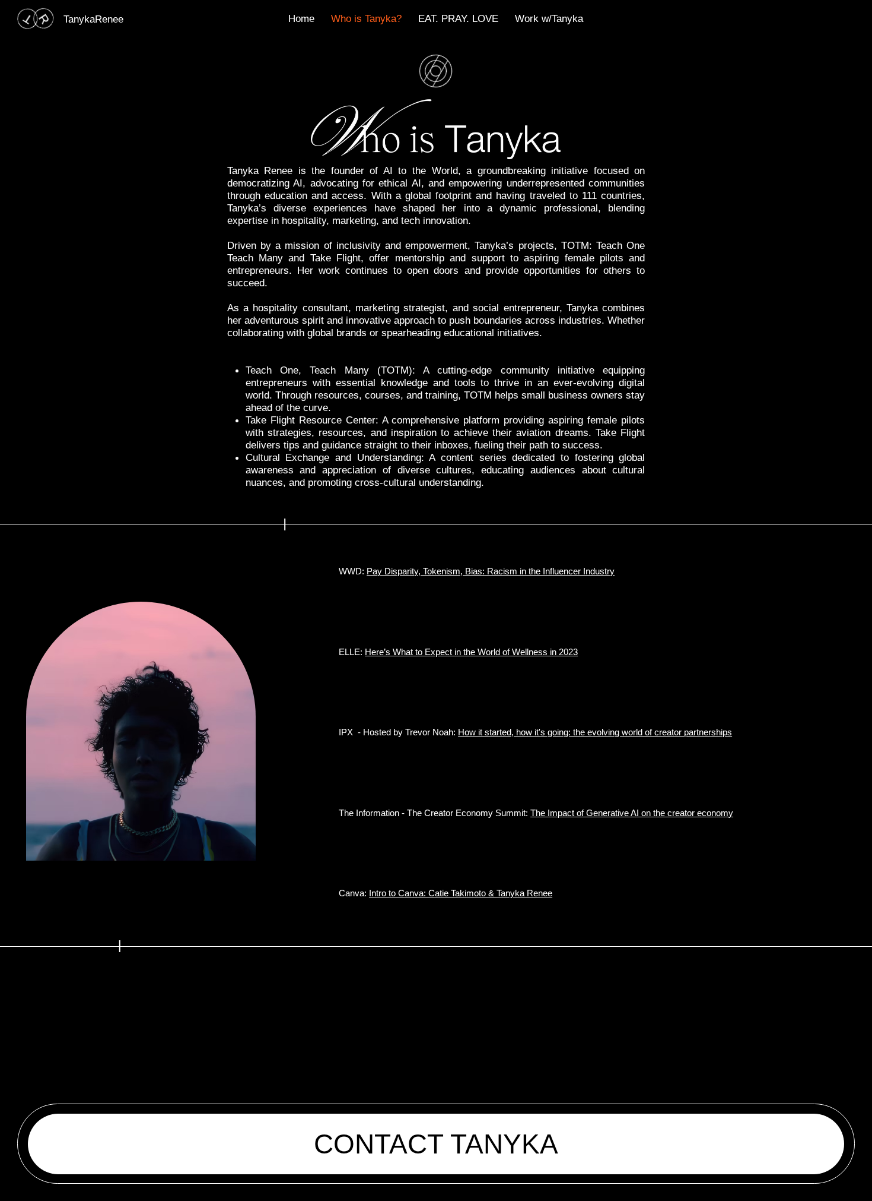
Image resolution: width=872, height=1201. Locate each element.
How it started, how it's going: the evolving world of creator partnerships (595, 732)
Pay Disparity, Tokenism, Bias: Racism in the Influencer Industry (491, 571)
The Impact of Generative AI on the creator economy (631, 813)
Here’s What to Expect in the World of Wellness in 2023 (471, 652)
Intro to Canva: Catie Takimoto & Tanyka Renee (460, 893)
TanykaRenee (93, 19)
